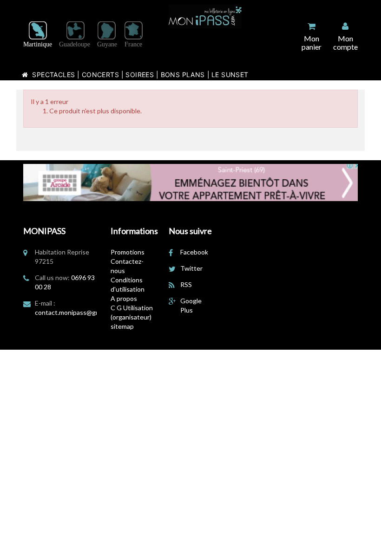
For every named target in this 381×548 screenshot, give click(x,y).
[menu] (345, 36)
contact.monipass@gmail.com (77, 312)
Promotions (128, 252)
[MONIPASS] (205, 16)
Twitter (191, 268)
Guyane (107, 44)
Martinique (37, 44)
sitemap (122, 326)
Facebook (194, 252)
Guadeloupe (74, 44)
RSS (186, 284)
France (133, 44)
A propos (124, 298)
